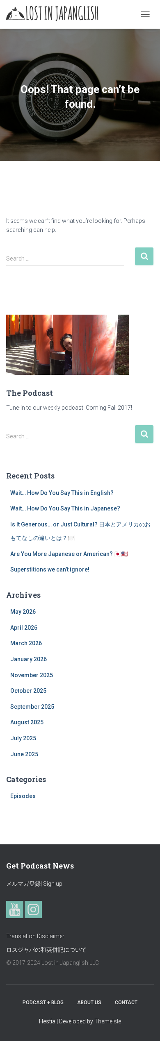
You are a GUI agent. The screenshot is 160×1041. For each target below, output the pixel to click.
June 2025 (24, 754)
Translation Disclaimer (35, 936)
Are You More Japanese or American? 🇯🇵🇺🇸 (69, 554)
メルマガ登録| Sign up (34, 883)
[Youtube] (14, 909)
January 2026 (28, 659)
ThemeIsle (107, 1021)
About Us (89, 1002)
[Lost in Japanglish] (55, 14)
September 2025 (32, 706)
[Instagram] (33, 909)
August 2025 (26, 722)
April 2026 (23, 627)
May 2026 (23, 611)
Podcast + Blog (43, 1002)
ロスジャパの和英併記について (46, 949)
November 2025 (31, 675)
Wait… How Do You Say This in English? (62, 493)
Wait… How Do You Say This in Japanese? (65, 508)
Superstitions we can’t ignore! (49, 569)
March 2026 (26, 643)
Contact (126, 1002)
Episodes (23, 796)
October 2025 (28, 690)
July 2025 (23, 738)
